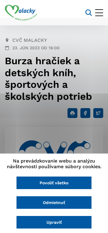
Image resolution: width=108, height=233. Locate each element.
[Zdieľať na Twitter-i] (98, 113)
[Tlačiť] (72, 113)
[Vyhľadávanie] (88, 12)
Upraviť (54, 222)
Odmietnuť (54, 202)
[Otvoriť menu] (99, 12)
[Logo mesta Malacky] (21, 13)
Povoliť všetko (54, 182)
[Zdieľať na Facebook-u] (85, 113)
